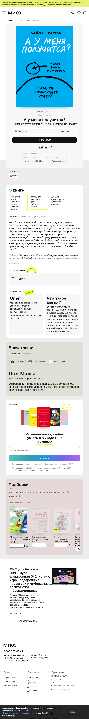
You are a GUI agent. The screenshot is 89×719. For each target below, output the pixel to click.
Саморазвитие (33, 20)
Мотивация (41, 479)
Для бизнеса (31, 672)
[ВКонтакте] (42, 695)
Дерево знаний (8, 664)
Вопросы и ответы (9, 660)
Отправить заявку (28, 603)
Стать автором (32, 660)
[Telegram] (51, 695)
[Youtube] (37, 695)
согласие (19, 451)
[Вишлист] (79, 13)
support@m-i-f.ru (39, 637)
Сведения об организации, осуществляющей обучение (61, 660)
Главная (9, 20)
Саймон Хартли (44, 115)
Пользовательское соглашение (62, 665)
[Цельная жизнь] (42, 501)
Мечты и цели (27, 479)
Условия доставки (9, 668)
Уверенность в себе (58, 479)
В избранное (42, 146)
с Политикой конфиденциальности (42, 713)
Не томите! (44, 445)
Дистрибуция (32, 668)
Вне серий (74, 479)
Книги (19, 20)
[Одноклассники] (47, 695)
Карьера (14, 479)
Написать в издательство (44, 707)
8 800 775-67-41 (12, 634)
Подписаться (44, 139)
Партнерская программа (36, 664)
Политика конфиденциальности (62, 669)
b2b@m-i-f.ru (15, 596)
